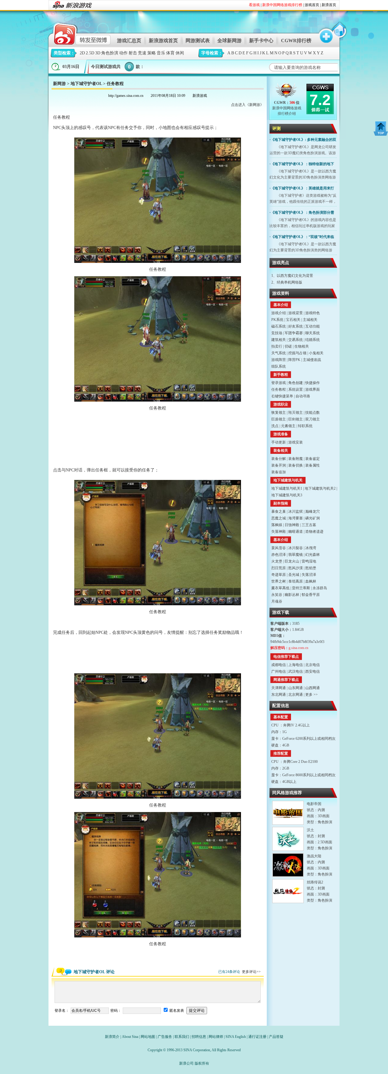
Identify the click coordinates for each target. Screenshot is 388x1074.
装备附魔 (295, 459)
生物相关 (301, 346)
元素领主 (288, 426)
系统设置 (295, 389)
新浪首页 (329, 5)
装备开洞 (278, 465)
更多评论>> (251, 972)
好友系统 (295, 326)
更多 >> (311, 694)
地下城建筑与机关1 (286, 488)
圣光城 (293, 575)
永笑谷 (276, 595)
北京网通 (295, 694)
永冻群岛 (320, 588)
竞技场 (276, 333)
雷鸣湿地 (309, 561)
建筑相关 (278, 340)
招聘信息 (199, 1037)
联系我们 (182, 1037)
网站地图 (148, 1037)
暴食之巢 (278, 511)
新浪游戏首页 (163, 40)
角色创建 (295, 383)
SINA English (236, 1037)
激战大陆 (314, 856)
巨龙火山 (292, 561)
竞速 (142, 53)
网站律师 (216, 1037)
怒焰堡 (310, 568)
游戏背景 (295, 313)
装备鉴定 (312, 459)
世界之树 (278, 581)
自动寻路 (303, 396)
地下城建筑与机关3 (286, 495)
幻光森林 (312, 554)
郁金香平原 (311, 595)
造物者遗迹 (314, 531)
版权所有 (202, 1063)
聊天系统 (312, 333)
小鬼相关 (316, 353)
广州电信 (278, 671)
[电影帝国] (288, 813)
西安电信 (312, 671)
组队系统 (278, 366)
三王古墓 (309, 525)
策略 (151, 53)
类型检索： (64, 53)
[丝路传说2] (288, 891)
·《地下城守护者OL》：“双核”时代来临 (301, 237)
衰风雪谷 (278, 548)
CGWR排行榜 (296, 40)
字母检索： (211, 53)
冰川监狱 (295, 511)
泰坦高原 (295, 581)
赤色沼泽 (278, 554)
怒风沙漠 (295, 568)
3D (97, 53)
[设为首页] (338, 33)
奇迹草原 (278, 575)
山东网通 (295, 688)
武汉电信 (295, 671)
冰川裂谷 (295, 548)
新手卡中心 (261, 40)
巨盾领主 (278, 419)
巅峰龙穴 (312, 511)
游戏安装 (295, 442)
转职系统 (305, 426)
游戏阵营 (278, 360)
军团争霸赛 (294, 333)
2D (82, 53)
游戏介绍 (278, 313)
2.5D (90, 53)
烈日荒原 (278, 568)
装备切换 (295, 465)
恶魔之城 (278, 518)
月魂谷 (276, 601)
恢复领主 (278, 412)
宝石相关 (293, 320)
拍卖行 (276, 346)
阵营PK (294, 360)
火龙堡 (276, 561)
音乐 (161, 53)
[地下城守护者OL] (286, 92)
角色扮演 (109, 53)
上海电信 (295, 665)
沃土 (310, 830)
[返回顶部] (380, 128)
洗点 (275, 426)
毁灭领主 (295, 412)
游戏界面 (312, 389)
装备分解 (278, 459)
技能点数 (312, 412)
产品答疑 (276, 1037)
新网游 (59, 83)
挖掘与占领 (297, 353)
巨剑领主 (295, 419)
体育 (170, 53)
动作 (123, 53)
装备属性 (312, 465)
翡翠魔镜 (295, 554)
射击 (133, 53)
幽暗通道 (295, 531)
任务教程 (278, 389)
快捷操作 (312, 383)
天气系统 (278, 353)
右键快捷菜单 (282, 396)
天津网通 (278, 688)
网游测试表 (198, 40)
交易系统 (295, 340)
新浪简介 (112, 1037)
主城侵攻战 (312, 360)
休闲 (180, 53)
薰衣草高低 (280, 588)
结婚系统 (312, 340)
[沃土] (288, 839)
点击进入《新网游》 (247, 105)
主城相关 (310, 320)
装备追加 (278, 472)
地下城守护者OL (86, 83)
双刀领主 (312, 419)
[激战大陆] (288, 865)
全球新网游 (229, 40)
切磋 (288, 346)
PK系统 (277, 320)
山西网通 (312, 688)
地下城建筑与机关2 (320, 488)
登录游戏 (278, 383)
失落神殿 (278, 531)
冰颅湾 (310, 548)
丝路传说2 (315, 882)
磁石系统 (278, 326)
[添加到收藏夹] (323, 33)
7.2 (320, 99)
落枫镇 (276, 525)
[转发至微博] (77, 33)
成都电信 (278, 665)
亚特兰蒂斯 (301, 588)
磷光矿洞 (312, 518)
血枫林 (310, 581)
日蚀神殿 (292, 525)
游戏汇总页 (129, 40)
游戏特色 (312, 313)
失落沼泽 (309, 575)
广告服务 (165, 1037)
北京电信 (312, 665)
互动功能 (312, 326)
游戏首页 (312, 5)
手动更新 (278, 442)
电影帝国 (314, 804)
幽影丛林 (292, 595)
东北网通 (278, 694)
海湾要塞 (295, 518)
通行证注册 (257, 1037)
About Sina (130, 1037)
